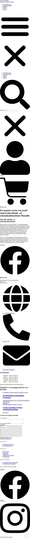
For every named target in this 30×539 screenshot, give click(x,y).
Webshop (5, 7)
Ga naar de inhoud (4, 0)
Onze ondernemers (7, 5)
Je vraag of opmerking (5, 423)
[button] (15, 41)
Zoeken (1, 110)
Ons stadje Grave (7, 4)
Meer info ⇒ (6, 403)
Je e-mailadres (3, 418)
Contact (4, 9)
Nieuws (4, 8)
